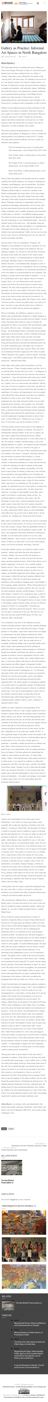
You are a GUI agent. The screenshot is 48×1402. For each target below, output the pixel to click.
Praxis (24, 57)
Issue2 (16, 1320)
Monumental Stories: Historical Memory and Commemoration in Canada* (30, 1324)
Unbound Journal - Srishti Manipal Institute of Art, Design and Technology (24, 1387)
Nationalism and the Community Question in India (29, 1145)
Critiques (18, 1362)
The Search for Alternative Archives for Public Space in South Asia (29, 1343)
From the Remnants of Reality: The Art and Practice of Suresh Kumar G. (29, 1366)
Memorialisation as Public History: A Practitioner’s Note (28, 1333)
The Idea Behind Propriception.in (29, 1303)
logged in (13, 1199)
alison (11, 1129)
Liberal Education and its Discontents (14, 1150)
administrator (10, 57)
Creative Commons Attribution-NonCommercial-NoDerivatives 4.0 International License (24, 1396)
